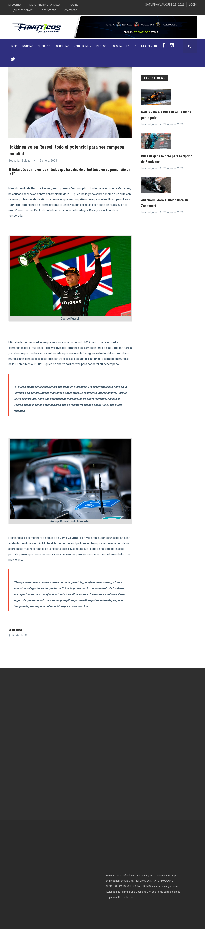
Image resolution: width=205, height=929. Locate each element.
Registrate (49, 10)
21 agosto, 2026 (173, 168)
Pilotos (101, 46)
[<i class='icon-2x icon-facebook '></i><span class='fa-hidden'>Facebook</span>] (163, 46)
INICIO (14, 46)
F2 (127, 46)
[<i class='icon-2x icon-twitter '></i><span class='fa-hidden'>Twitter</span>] (13, 60)
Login (193, 4)
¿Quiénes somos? (22, 10)
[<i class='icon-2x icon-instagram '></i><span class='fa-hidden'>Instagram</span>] (171, 46)
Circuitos (44, 46)
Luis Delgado (149, 124)
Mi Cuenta (14, 4)
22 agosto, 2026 (173, 124)
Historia (116, 46)
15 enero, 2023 (47, 160)
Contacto (70, 10)
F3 (135, 46)
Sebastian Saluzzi (19, 160)
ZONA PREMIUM (83, 46)
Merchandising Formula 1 (45, 4)
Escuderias (62, 46)
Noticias (27, 46)
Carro (74, 4)
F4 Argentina (149, 46)
